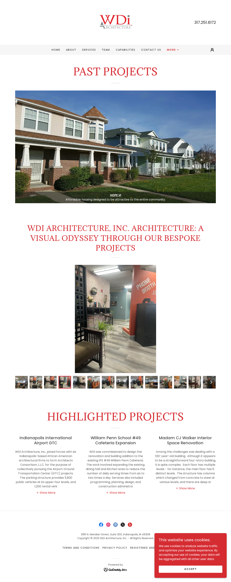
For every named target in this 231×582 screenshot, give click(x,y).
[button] (173, 50)
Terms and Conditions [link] (81, 548)
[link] (115, 22)
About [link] (71, 50)
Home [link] (56, 50)
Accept (190, 569)
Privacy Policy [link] (115, 548)
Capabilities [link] (125, 50)
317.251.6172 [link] (205, 22)
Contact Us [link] (151, 50)
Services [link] (89, 50)
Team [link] (106, 50)
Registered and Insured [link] (149, 548)
